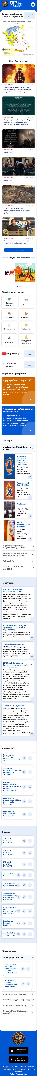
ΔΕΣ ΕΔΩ (30, 354)
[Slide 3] (19, 286)
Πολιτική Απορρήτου (18, 1074)
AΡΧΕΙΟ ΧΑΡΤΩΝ (30, 15)
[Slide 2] (17, 286)
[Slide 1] (16, 286)
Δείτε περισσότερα (17, 250)
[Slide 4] (20, 286)
